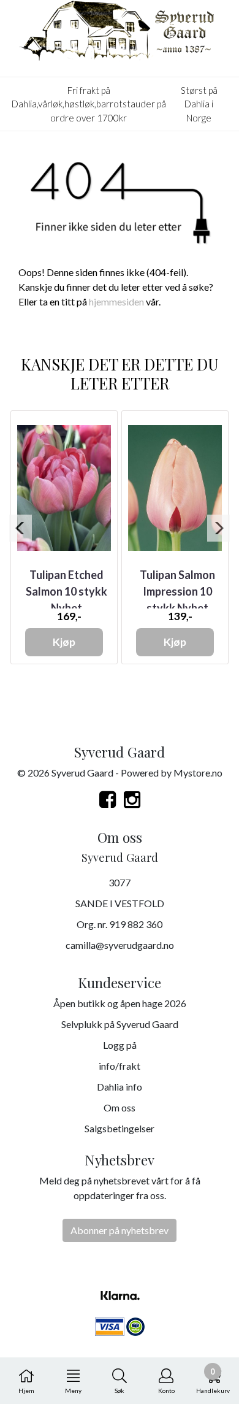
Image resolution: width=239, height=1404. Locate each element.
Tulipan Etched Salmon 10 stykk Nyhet (66, 591)
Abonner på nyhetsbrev (119, 1230)
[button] (20, 528)
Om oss (119, 1107)
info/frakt (119, 1066)
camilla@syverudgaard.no (120, 945)
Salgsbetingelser (119, 1128)
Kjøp (64, 641)
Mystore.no (197, 772)
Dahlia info (119, 1086)
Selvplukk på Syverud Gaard (119, 1024)
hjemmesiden (116, 301)
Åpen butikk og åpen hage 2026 (119, 1003)
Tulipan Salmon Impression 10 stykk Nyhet (177, 591)
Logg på (120, 1045)
